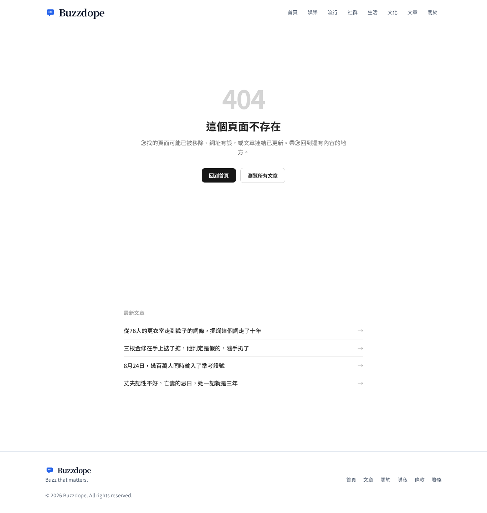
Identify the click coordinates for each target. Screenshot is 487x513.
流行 (333, 12)
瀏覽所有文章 (263, 175)
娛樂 (313, 12)
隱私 (402, 479)
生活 (373, 12)
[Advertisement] (243, 236)
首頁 (293, 12)
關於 (432, 12)
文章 (412, 12)
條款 (420, 479)
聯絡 (437, 479)
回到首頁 (219, 175)
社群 (353, 12)
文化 (393, 12)
